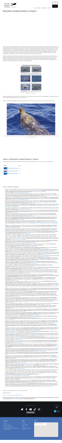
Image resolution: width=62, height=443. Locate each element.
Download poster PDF (50, 250)
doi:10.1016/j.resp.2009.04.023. (35, 330)
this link (15, 398)
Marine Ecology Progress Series (24, 205)
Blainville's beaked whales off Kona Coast (15, 168)
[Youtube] (30, 409)
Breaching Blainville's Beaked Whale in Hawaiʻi (16, 170)
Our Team (23, 423)
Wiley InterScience (12, 358)
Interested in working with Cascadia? (26, 429)
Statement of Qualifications (8, 426)
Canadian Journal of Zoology (30, 365)
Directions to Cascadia (7, 424)
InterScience (34, 332)
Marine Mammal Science (37, 191)
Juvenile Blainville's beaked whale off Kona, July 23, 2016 (18, 173)
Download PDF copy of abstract (16, 342)
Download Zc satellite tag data (12, 206)
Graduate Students (25, 424)
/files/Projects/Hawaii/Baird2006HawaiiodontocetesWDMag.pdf (18, 375)
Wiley (31, 332)
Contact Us (5, 423)
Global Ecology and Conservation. (17, 239)
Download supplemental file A (33, 222)
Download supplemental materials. (23, 192)
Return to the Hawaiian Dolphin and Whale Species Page (13, 395)
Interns (23, 426)
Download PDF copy (42, 196)
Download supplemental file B (44, 222)
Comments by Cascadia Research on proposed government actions (11, 429)
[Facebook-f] (26, 409)
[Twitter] (22, 409)
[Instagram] (39, 409)
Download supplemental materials (22, 199)
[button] (4, 129)
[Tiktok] (35, 409)
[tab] (12, 168)
